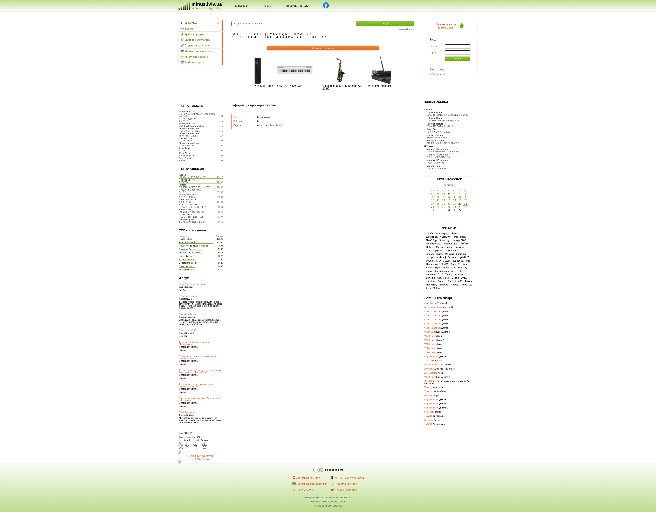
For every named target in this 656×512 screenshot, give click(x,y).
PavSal (430, 260)
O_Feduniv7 (451, 250)
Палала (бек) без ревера (192, 207)
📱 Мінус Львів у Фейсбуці (347, 477)
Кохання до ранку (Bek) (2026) (443, 120)
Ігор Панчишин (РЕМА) (190, 252)
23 (465, 203)
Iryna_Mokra (433, 288)
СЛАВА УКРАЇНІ (186, 146)
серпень (449, 185)
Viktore (452, 257)
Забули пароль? (437, 74)
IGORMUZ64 (443, 260)
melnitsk (430, 281)
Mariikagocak (441, 271)
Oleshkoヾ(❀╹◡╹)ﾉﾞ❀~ (457, 243)
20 (448, 203)
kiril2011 (466, 284)
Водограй (184, 182)
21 (454, 203)
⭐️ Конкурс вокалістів (194, 56)
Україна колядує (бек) (191, 222)
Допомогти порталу (323, 48)
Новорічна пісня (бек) (191, 217)
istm (465, 264)
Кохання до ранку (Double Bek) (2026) (447, 115)
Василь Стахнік (186, 259)
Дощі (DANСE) (186, 202)
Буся (182, 150)
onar (428, 271)
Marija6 (440, 247)
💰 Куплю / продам (192, 34)
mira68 (430, 233)
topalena (443, 284)
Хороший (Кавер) (436, 168)
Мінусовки (241, 5)
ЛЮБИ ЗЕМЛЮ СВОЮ (437, 137)
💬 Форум (186, 28)
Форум (267, 5)
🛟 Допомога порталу (306, 477)
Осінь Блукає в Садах (191, 126)
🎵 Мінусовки (188, 23)
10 (432, 200)
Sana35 (462, 267)
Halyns (429, 247)
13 (448, 200)
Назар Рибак (185, 239)
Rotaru (441, 281)
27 (432, 194)
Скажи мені (185, 141)
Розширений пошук (406, 29)
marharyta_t (442, 233)
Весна (182, 160)
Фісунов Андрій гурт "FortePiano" (194, 246)
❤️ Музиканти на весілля (196, 51)
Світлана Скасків (187, 249)
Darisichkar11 (455, 281)
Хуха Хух (445, 240)
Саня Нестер (185, 266)
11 (438, 200)
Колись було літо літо (191, 212)
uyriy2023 (464, 257)
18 (438, 203)
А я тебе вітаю (187, 155)
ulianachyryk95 (434, 250)
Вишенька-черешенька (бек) (195, 187)
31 (454, 194)
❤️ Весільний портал (344, 490)
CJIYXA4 (446, 274)
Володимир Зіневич (188, 263)
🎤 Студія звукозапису (194, 45)
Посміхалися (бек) (189, 131)
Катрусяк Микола (187, 270)
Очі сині (183, 192)
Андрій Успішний (187, 242)
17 (432, 203)
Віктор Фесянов (186, 256)
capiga (429, 257)
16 (465, 200)
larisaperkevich (434, 253)
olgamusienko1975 (444, 267)
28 (438, 194)
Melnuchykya (433, 243)
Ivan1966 (458, 260)
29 (443, 194)
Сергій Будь (459, 277)
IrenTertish (460, 236)
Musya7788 (459, 240)
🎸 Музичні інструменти (195, 39)
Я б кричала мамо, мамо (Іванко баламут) (197, 115)
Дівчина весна (187, 197)
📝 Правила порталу (344, 483)
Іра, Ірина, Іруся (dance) (192, 177)
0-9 (234, 34)
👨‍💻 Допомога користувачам (309, 483)
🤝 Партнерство (302, 490)
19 (443, 203)
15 (459, 200)
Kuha (429, 267)
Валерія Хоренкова (437, 277)
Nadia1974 (446, 236)
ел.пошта (434, 47)
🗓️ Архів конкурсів (192, 62)
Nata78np (431, 240)
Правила (297, 5)
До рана (183, 121)
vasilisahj (441, 257)
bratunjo (458, 274)
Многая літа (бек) (189, 136)
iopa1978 (456, 271)
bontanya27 (432, 274)
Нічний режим (334, 469)
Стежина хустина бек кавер (442, 143)
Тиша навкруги (435, 163)
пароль (433, 53)
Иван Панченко (456, 247)
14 (454, 200)
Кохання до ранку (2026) (440, 126)
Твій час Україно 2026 (438, 132)
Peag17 (455, 284)
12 (443, 200)
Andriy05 (455, 264)
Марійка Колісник (455, 253)
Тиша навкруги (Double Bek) (442, 151)
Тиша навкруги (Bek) (438, 157)
